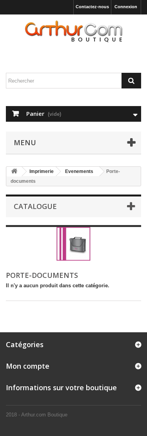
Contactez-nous (92, 6)
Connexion (125, 6)
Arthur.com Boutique (44, 415)
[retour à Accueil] (14, 172)
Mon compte (27, 366)
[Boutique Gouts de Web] (73, 31)
